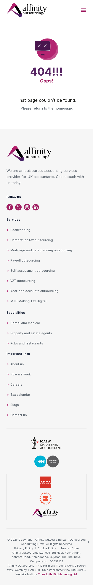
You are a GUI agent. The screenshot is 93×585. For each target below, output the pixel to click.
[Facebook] (9, 207)
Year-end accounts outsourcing (34, 291)
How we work (20, 374)
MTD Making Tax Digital (28, 301)
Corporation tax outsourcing (31, 240)
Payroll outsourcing (25, 260)
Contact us (18, 415)
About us (17, 364)
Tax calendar (20, 394)
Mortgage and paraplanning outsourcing (41, 250)
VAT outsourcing (22, 281)
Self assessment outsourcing (32, 270)
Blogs (14, 405)
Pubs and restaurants (26, 343)
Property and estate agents (31, 333)
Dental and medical (25, 323)
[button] (84, 10)
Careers (16, 384)
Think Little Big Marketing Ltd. (57, 574)
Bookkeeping (20, 230)
